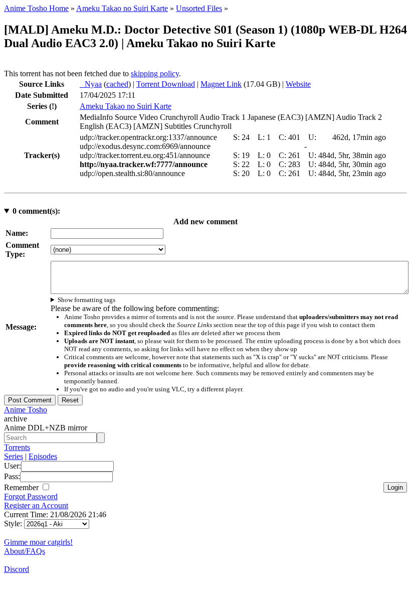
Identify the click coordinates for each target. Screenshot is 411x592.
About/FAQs (24, 551)
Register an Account (36, 505)
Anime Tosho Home (36, 8)
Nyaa (91, 84)
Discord (16, 569)
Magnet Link (221, 84)
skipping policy (155, 73)
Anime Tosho (25, 409)
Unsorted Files (199, 8)
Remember (22, 487)
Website (298, 84)
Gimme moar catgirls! (38, 542)
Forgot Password (31, 496)
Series (13, 456)
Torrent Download (165, 84)
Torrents (17, 447)
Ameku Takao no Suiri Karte (122, 8)
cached (117, 84)
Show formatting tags (86, 300)
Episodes (43, 456)
